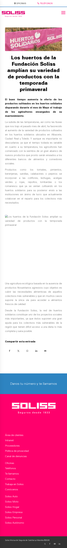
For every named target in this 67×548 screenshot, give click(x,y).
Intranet (9, 440)
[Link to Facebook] (49, 543)
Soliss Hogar (12, 507)
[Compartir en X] (18, 350)
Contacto (10, 479)
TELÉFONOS (46, 3)
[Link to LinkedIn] (59, 543)
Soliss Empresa (13, 512)
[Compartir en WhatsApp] (27, 350)
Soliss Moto (12, 502)
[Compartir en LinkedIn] (36, 350)
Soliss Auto (11, 496)
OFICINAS (20, 3)
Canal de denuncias (16, 456)
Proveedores (12, 446)
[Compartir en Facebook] (9, 350)
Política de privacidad (17, 451)
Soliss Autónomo (14, 523)
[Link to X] (44, 543)
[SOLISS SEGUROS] (33, 409)
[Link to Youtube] (54, 543)
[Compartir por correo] (45, 350)
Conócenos (11, 489)
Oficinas (9, 463)
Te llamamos (12, 474)
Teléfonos (10, 468)
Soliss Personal (13, 517)
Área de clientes (14, 435)
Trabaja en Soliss (14, 484)
